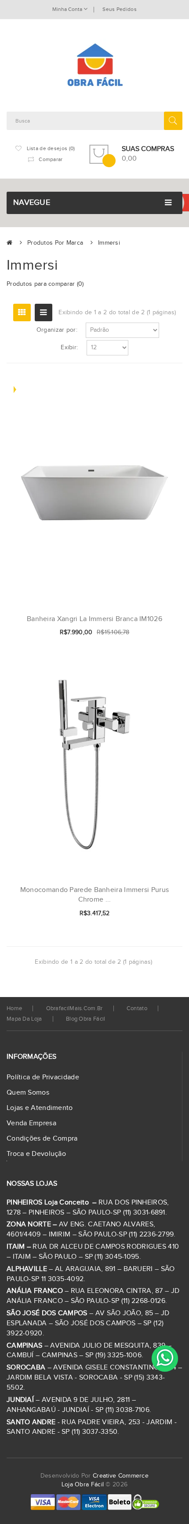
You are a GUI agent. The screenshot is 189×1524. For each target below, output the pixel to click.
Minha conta (68, 9)
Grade (22, 312)
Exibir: (69, 347)
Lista (43, 312)
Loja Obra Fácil (83, 1484)
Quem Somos (28, 1093)
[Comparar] (161, 632)
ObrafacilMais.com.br (74, 1008)
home (14, 1008)
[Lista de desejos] (146, 632)
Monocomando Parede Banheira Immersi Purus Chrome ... (94, 895)
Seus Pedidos (119, 9)
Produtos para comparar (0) (45, 284)
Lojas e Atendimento (40, 1108)
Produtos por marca (55, 242)
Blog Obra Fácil (85, 1018)
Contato (137, 1008)
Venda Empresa (31, 1123)
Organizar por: (56, 330)
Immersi (109, 242)
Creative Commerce (121, 1475)
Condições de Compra (42, 1138)
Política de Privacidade (43, 1077)
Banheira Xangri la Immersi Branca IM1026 (94, 619)
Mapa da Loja (24, 1018)
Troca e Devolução (36, 1154)
